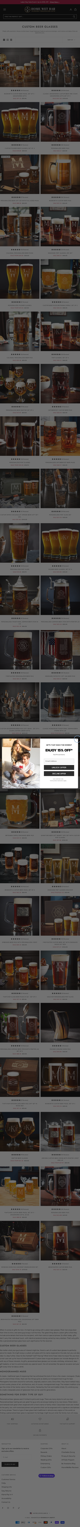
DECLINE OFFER (59, 773)
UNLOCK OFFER (59, 767)
